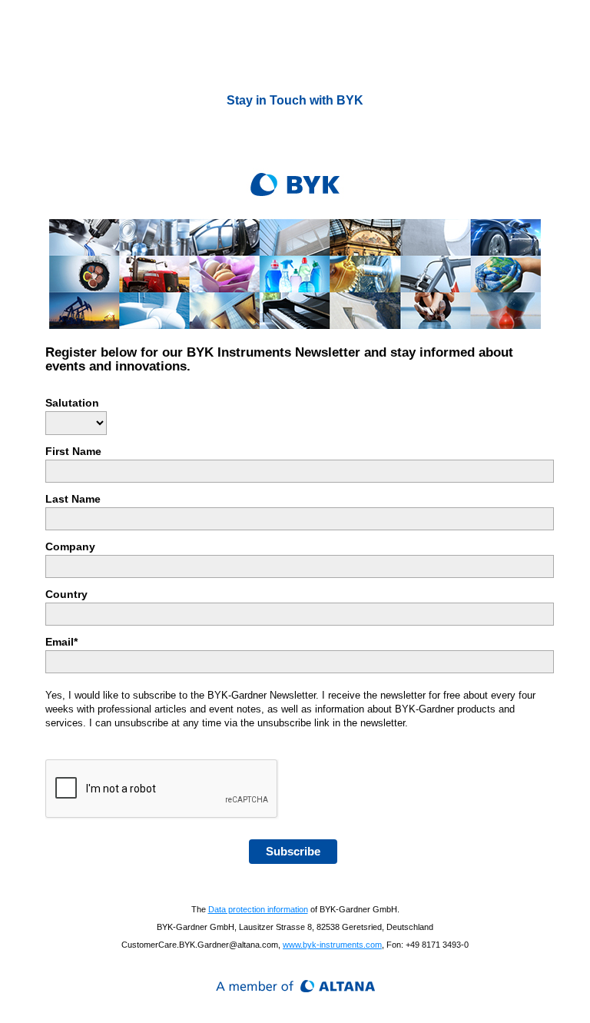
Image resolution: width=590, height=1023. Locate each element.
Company (70, 546)
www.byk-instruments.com (332, 944)
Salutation (72, 403)
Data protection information (258, 909)
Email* (61, 642)
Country (66, 594)
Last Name (73, 499)
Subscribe (293, 851)
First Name (73, 451)
